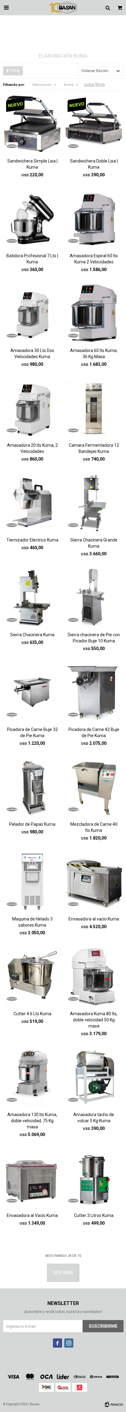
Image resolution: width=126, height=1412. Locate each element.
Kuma (68, 85)
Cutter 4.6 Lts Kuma (32, 1013)
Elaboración (42, 85)
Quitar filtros (94, 84)
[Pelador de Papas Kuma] (32, 787)
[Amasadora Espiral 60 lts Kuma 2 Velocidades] (94, 218)
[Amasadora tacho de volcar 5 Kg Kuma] (94, 1077)
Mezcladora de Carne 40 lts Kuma (93, 827)
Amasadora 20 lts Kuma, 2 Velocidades (32, 448)
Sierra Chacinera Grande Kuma (93, 543)
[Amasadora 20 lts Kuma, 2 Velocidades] (32, 408)
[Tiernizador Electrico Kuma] (32, 502)
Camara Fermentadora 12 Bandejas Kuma (94, 448)
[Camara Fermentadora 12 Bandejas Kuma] (94, 408)
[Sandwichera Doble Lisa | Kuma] (94, 123)
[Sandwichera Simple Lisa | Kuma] (32, 123)
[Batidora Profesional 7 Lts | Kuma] (32, 218)
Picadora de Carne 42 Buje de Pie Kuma (94, 732)
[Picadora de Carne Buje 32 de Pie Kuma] (32, 692)
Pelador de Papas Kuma (32, 824)
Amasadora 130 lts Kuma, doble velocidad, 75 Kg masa (32, 1120)
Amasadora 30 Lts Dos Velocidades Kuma (32, 353)
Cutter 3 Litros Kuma (93, 1215)
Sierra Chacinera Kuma (32, 634)
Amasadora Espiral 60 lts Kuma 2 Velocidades (94, 258)
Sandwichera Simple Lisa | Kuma (32, 164)
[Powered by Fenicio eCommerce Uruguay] (114, 1404)
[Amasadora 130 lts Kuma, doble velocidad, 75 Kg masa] (32, 1077)
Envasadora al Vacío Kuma (32, 1215)
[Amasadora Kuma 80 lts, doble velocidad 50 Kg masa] (94, 976)
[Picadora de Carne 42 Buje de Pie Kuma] (94, 692)
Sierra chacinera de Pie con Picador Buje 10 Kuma (94, 637)
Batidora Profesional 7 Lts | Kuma (32, 258)
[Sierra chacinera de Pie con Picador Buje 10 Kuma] (94, 597)
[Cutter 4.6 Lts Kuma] (32, 976)
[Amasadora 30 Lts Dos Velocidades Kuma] (32, 313)
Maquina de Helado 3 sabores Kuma (32, 922)
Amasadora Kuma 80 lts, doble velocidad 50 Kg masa (93, 1019)
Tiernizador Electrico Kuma (32, 540)
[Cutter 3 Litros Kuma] (94, 1178)
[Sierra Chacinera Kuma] (32, 597)
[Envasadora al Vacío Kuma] (32, 1178)
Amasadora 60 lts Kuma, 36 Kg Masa (93, 353)
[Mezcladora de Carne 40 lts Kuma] (94, 787)
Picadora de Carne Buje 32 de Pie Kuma (32, 732)
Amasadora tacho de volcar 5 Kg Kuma (93, 1117)
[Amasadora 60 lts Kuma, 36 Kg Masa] (94, 313)
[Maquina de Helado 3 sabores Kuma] (32, 881)
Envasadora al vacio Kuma (94, 918)
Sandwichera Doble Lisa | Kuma (94, 164)
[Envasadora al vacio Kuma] (94, 881)
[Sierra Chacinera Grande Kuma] (94, 502)
